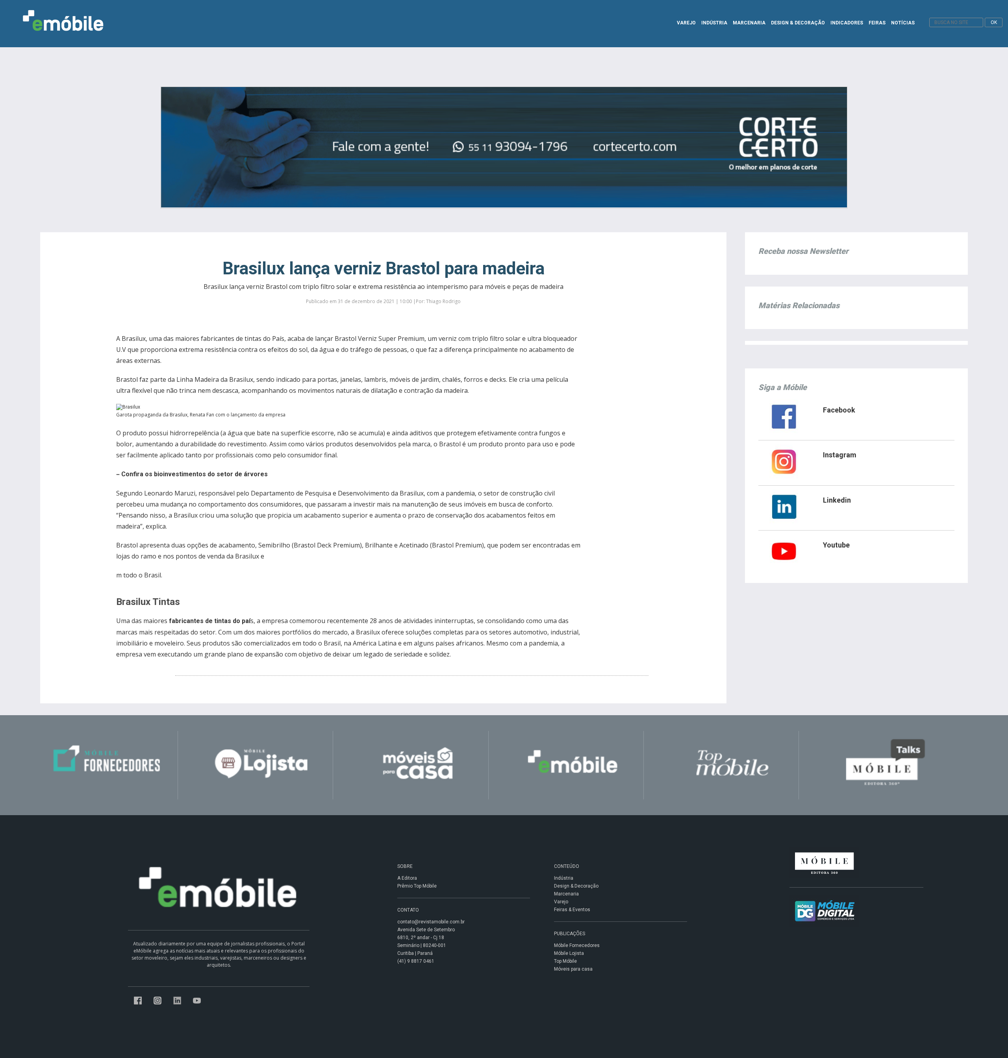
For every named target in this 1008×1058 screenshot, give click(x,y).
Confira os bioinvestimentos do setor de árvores (194, 474)
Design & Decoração (576, 886)
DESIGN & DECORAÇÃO (798, 23)
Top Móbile (565, 961)
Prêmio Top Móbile (417, 886)
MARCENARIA (749, 23)
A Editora (407, 878)
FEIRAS (877, 23)
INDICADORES (846, 23)
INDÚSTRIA (714, 23)
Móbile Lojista (569, 953)
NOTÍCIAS (903, 23)
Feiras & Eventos (572, 909)
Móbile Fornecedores (577, 945)
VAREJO (686, 23)
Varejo (561, 901)
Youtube (836, 545)
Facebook (839, 410)
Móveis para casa (573, 969)
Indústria (563, 878)
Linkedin (837, 500)
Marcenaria (566, 894)
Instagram (839, 455)
